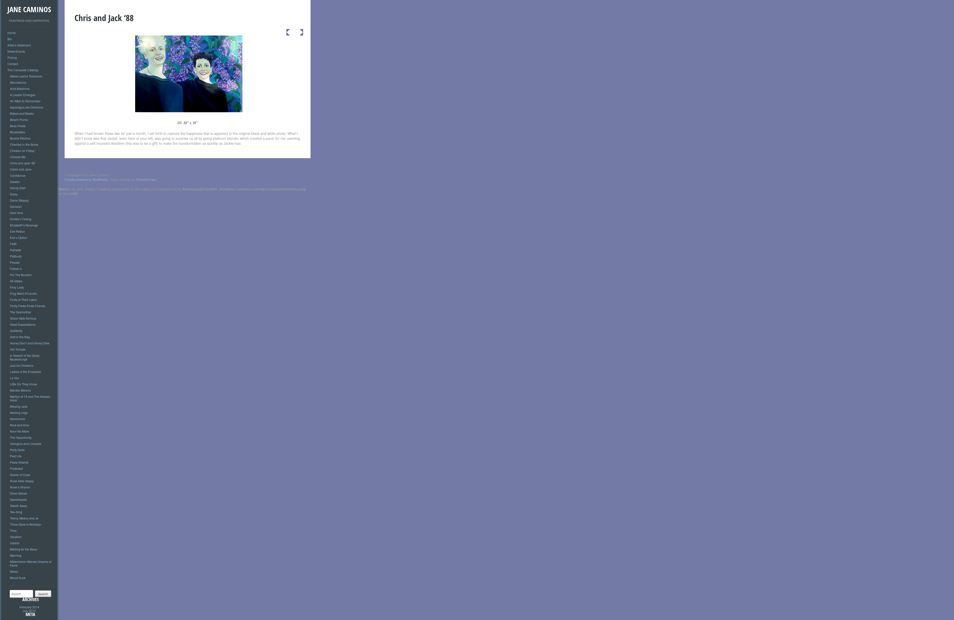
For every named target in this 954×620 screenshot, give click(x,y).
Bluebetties (17, 132)
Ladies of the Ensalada (25, 371)
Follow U (16, 268)
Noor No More (19, 431)
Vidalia (14, 543)
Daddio (15, 182)
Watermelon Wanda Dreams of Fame (30, 563)
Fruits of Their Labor (23, 299)
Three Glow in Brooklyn (25, 524)
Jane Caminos (29, 9)
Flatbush (16, 256)
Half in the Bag (20, 337)
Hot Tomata (17, 349)
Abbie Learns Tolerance (26, 76)
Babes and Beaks (22, 113)
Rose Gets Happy (22, 481)
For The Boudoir (21, 275)
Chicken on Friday (22, 150)
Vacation (16, 537)
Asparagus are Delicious (26, 107)
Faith (13, 244)
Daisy (14, 194)
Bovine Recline (20, 138)
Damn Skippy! (19, 200)
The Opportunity (21, 437)
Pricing (12, 57)
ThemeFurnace (146, 179)
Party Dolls (17, 450)
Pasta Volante (19, 462)
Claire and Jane (21, 169)
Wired (14, 571)
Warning (15, 555)
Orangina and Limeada (25, 443)
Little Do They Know (23, 384)
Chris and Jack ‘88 (22, 163)
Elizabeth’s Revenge (24, 225)
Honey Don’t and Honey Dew (29, 343)
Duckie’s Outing (20, 219)
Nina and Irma (19, 425)
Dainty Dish (18, 188)
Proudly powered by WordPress (86, 179)
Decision (16, 206)
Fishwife (15, 250)
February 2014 (29, 607)
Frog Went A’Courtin (23, 293)
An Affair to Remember (25, 101)
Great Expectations (23, 324)
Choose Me (18, 157)
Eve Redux (17, 231)
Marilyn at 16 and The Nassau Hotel (30, 398)
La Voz (14, 378)
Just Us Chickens (21, 365)
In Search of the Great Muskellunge (24, 357)
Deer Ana (16, 213)
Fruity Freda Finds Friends (27, 306)
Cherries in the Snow (24, 144)
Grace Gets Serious (23, 318)
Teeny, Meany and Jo (24, 518)
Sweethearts (18, 499)
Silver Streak (18, 493)
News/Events (16, 51)
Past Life (16, 456)
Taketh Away (18, 506)
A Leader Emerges (22, 95)
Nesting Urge (19, 412)
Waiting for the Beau (23, 549)
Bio (9, 39)
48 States (16, 281)
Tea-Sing (16, 512)
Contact (12, 64)
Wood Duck (18, 578)
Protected (16, 468)
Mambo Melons (20, 390)
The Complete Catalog (22, 70)
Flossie (15, 262)
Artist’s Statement (19, 45)
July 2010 (29, 611)
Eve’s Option (18, 237)
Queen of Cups (20, 475)
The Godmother (20, 312)
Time (13, 530)
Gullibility (16, 330)
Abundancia (18, 82)
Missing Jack (18, 406)
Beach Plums (19, 119)
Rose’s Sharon (20, 487)
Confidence (18, 175)
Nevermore (17, 419)
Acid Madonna (20, 88)
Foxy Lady (17, 287)
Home (11, 33)
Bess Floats (18, 126)
